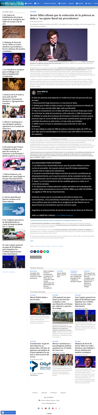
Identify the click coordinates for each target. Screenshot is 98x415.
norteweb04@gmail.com (49, 403)
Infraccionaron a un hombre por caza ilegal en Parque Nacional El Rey (13, 176)
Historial (44, 392)
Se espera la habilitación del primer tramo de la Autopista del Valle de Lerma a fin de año (13, 19)
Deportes (71, 3)
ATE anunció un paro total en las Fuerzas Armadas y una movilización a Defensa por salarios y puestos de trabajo (89, 279)
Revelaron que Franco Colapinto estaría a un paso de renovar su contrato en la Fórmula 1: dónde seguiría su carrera (13, 151)
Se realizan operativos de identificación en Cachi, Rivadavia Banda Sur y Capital (13, 223)
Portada (29, 3)
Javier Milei (54, 246)
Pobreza (61, 246)
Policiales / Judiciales (50, 3)
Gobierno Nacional (40, 246)
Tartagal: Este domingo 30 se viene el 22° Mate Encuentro (36, 275)
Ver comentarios (36, 257)
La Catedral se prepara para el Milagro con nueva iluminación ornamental (13, 72)
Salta (38, 3)
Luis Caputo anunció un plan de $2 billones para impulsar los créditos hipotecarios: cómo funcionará (85, 301)
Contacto (35, 392)
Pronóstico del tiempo (8, 272)
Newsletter (53, 392)
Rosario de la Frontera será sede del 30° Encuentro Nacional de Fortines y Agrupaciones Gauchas (13, 99)
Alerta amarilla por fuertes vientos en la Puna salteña (11, 199)
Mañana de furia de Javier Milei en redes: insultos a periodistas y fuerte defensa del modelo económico (85, 347)
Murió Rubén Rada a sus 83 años (61, 274)
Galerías (80, 3)
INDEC (48, 246)
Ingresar (63, 392)
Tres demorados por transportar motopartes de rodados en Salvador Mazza (76, 278)
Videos (89, 3)
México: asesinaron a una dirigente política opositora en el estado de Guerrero (61, 346)
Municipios (33, 271)
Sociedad (63, 3)
